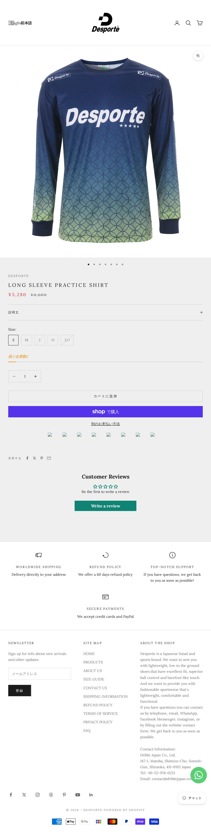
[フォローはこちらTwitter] (24, 794)
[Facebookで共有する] (27, 458)
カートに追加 (105, 396)
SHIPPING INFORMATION (105, 696)
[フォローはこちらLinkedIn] (91, 794)
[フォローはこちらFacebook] (10, 794)
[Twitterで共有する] (34, 458)
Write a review (105, 505)
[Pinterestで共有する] (42, 458)
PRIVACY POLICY (97, 722)
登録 (20, 690)
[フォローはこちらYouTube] (77, 794)
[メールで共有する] (49, 458)
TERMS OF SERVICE (100, 713)
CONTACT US (95, 688)
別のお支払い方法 (105, 423)
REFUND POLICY (97, 705)
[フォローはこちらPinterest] (64, 794)
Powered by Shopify (124, 810)
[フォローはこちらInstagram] (37, 794)
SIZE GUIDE (93, 679)
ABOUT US (92, 670)
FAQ (86, 730)
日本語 (26, 23)
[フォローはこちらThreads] (51, 794)
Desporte (18, 276)
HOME (89, 653)
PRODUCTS (93, 662)
